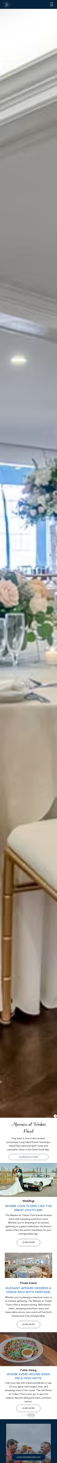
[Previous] (4, 563)
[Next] (52, 563)
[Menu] (51, 4)
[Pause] (55, 1116)
